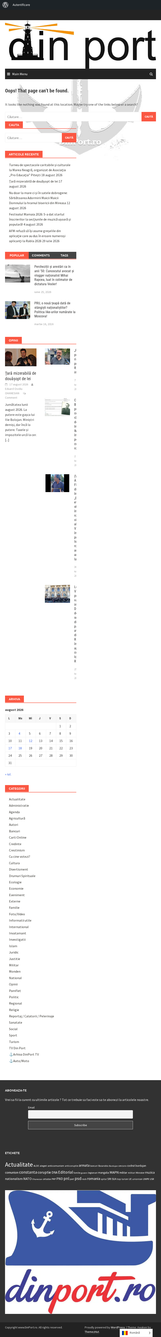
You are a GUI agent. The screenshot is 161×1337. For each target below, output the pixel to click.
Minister (140, 1172)
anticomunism (56, 1165)
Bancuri (14, 831)
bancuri (94, 1165)
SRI (109, 1179)
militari (131, 1172)
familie (77, 1172)
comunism (11, 1172)
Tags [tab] (64, 255)
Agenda (14, 812)
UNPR (146, 1179)
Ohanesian (37, 1179)
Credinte (15, 844)
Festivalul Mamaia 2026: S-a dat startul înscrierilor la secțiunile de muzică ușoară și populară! (40, 219)
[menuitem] (5, 5)
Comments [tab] (41, 255)
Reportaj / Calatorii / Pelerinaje (31, 1016)
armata (84, 1165)
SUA (114, 1179)
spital (104, 1179)
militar (123, 1172)
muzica (150, 1172)
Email (31, 1107)
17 (10, 748)
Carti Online (17, 837)
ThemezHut (92, 1332)
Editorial (65, 1172)
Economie (16, 888)
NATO (27, 1179)
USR (152, 1179)
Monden (15, 971)
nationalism (14, 1179)
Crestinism (17, 850)
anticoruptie (71, 1165)
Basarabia (103, 1165)
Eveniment (17, 895)
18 (20, 748)
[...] (7, 440)
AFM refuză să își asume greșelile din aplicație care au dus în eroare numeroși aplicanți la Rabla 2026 (37, 236)
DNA (54, 1172)
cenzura (122, 1165)
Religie (14, 1010)
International (19, 927)
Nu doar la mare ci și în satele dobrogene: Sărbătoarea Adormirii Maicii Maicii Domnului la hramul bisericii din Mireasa (38, 198)
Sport (13, 1035)
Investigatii (17, 939)
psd (78, 1178)
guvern (84, 1173)
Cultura (14, 863)
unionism (137, 1179)
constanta (28, 1172)
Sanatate (15, 1022)
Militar (14, 965)
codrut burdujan (136, 1166)
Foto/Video (17, 914)
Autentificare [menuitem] (21, 5)
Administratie (19, 805)
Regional (15, 1003)
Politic (14, 997)
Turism (14, 1042)
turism (125, 1179)
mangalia (103, 1172)
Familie (14, 907)
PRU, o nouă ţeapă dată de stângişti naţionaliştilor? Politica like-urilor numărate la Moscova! (54, 309)
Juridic (13, 952)
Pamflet (15, 991)
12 (30, 741)
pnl (66, 1178)
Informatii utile (20, 920)
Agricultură (17, 818)
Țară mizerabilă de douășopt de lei (33, 181)
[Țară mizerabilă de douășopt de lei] (20, 357)
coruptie (44, 1172)
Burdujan (113, 1166)
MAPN (114, 1172)
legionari (92, 1172)
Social (13, 1029)
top (119, 1179)
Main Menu (19, 74)
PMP (54, 1179)
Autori (13, 824)
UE (130, 1179)
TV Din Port (17, 1048)
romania (93, 1178)
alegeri (43, 1165)
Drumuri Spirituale (22, 876)
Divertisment (18, 869)
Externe (14, 901)
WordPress (118, 1327)
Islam (13, 946)
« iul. (8, 774)
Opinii (13, 984)
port (72, 1179)
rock (84, 1179)
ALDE (36, 1165)
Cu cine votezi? (19, 856)
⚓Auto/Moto (19, 1061)
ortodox (47, 1179)
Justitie (14, 959)
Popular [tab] (17, 255)
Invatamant (17, 933)
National (15, 978)
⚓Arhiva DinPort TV (24, 1054)
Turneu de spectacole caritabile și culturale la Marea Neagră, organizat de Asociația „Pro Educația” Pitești (39, 170)
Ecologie (15, 882)
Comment (11, 397)
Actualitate (17, 799)
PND (59, 1179)
